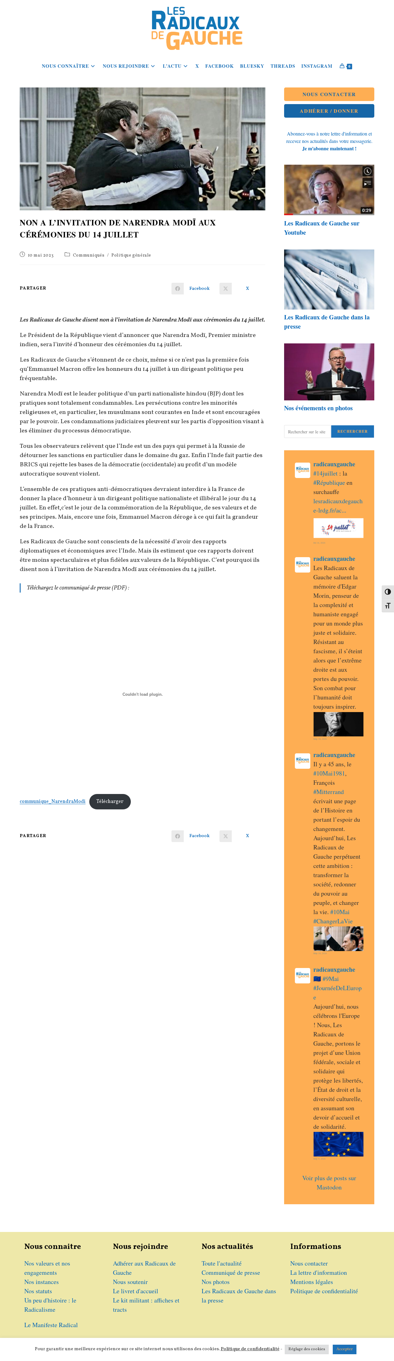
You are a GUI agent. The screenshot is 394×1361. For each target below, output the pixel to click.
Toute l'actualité (222, 1263)
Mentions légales (311, 1282)
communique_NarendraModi (53, 801)
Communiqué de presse (231, 1272)
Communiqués (89, 255)
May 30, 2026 (320, 738)
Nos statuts (38, 1291)
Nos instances (41, 1282)
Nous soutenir (130, 1282)
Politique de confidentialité (324, 1291)
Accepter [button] (344, 1349)
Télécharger (109, 801)
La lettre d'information (318, 1272)
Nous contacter (309, 1263)
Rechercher (352, 431)
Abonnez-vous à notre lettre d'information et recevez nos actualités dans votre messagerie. (329, 141)
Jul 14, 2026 (319, 542)
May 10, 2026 (320, 953)
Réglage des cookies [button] (306, 1349)
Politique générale (131, 255)
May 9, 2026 (319, 1158)
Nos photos (216, 1282)
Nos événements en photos (318, 407)
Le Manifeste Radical (51, 1325)
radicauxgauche (334, 464)
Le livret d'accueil (135, 1291)
